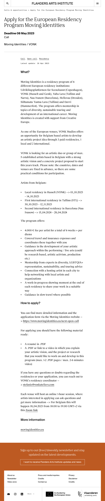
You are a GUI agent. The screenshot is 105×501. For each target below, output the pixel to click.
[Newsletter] (8, 494)
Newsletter (11, 479)
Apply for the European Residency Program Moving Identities (62, 10)
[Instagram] (15, 494)
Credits (41, 479)
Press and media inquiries (48, 475)
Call (23, 59)
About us (11, 475)
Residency (44, 59)
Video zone (12, 482)
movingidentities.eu (32, 429)
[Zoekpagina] (7, 3)
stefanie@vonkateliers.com (38, 384)
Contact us (42, 482)
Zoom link (32, 410)
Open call (32, 59)
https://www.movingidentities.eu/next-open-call (51, 321)
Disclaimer (73, 479)
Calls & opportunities (15, 10)
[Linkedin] (22, 494)
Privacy (71, 475)
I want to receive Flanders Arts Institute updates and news (52, 462)
